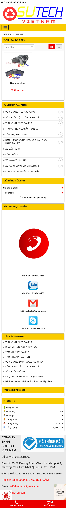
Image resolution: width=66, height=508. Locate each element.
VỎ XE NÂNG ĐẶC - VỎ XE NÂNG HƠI (24, 362)
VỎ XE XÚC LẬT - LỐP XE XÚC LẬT (23, 117)
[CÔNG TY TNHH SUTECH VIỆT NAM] (60, 493)
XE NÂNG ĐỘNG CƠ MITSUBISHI (22, 166)
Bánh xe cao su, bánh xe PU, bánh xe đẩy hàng (28, 381)
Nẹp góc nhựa (17, 83)
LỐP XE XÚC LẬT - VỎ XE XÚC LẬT (23, 366)
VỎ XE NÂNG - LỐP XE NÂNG (20, 112)
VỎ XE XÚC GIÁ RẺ (15, 371)
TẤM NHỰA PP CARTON (17, 357)
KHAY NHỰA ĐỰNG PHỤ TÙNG (21, 347)
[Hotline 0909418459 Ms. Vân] (6, 496)
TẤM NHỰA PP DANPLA (17, 134)
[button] (19, 46)
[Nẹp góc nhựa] (18, 67)
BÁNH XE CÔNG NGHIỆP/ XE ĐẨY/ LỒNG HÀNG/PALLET (26, 141)
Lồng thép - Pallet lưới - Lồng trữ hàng (24, 376)
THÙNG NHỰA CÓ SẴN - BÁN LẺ (21, 129)
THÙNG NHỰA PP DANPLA (18, 123)
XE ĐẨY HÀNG (12, 149)
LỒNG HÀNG (11, 154)
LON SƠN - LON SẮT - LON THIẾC (22, 171)
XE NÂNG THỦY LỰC (16, 160)
